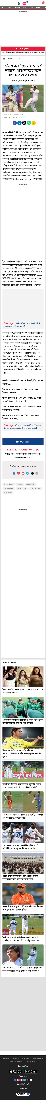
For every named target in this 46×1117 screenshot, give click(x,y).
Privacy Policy (31, 1062)
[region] (23, 28)
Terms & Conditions (16, 1062)
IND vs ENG (30, 484)
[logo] (23, 3)
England (19, 484)
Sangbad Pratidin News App (23, 450)
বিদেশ (38, 7)
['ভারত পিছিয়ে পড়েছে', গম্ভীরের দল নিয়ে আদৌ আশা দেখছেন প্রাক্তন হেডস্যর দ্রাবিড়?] (23, 894)
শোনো (9, 7)
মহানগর (17, 7)
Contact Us (15, 1059)
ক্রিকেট (10, 59)
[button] (15, 123)
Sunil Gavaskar (35, 488)
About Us (6, 1059)
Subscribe (25, 1059)
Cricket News (8, 484)
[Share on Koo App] (33, 124)
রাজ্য (24, 7)
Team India (8, 493)
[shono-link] (43, 3)
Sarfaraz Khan (9, 488)
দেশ (31, 7)
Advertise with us (37, 1059)
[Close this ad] (42, 1103)
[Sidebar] (2, 3)
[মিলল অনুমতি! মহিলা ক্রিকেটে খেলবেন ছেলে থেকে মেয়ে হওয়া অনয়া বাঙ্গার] (23, 676)
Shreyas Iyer (22, 488)
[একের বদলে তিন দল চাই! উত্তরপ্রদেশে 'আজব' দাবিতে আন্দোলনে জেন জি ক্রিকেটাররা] (23, 863)
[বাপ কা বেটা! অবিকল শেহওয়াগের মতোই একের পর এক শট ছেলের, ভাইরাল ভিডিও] (23, 802)
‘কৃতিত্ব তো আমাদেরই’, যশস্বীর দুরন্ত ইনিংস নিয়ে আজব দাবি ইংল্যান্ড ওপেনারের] (22, 427)
